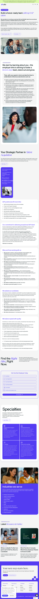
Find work (4, 585)
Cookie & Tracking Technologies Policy (31, 596)
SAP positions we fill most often (6, 170)
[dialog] (8, 592)
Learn (12, 585)
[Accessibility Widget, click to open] (36, 595)
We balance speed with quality (6, 183)
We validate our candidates (8, 180)
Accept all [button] (5, 595)
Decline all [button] (12, 595)
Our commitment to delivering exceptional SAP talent (6, 174)
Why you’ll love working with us (5, 178)
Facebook (30, 585)
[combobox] (35, 598)
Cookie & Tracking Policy (11, 593)
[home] (3, 4)
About (21, 585)
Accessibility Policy (21, 596)
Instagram (30, 590)
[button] (35, 4)
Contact (21, 590)
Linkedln (30, 587)
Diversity (21, 587)
